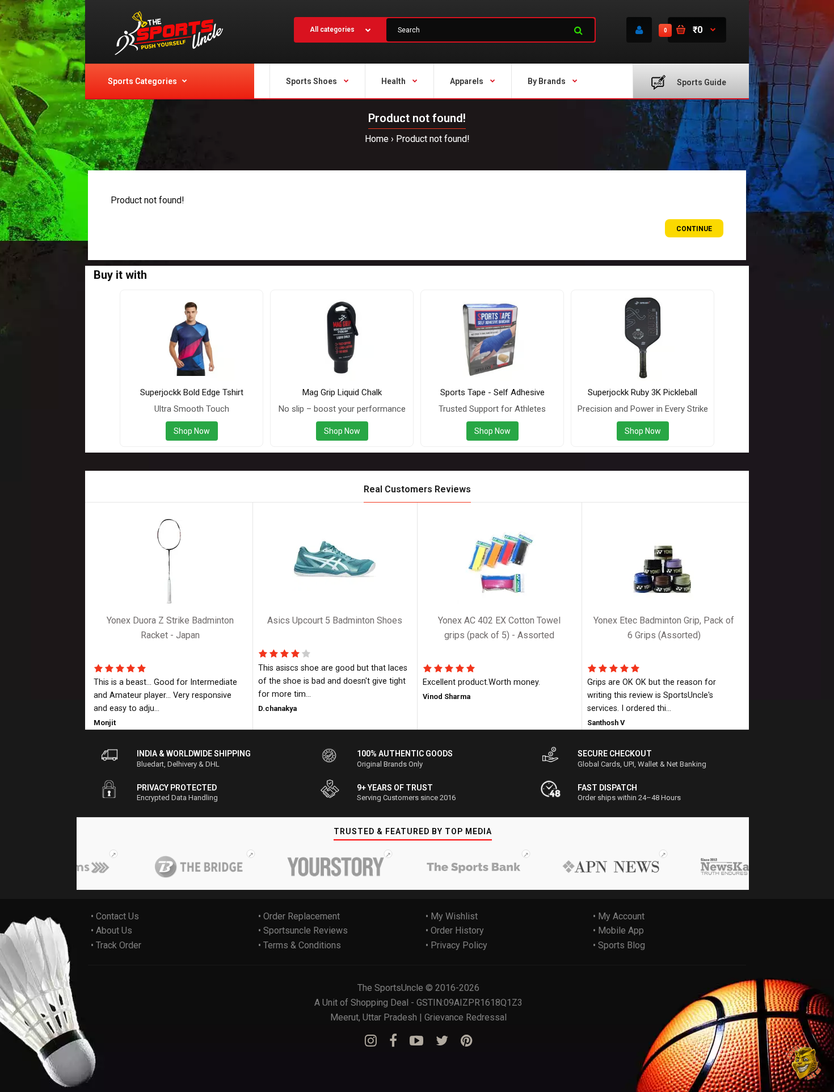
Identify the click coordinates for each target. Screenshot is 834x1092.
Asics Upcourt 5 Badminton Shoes (334, 621)
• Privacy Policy (456, 945)
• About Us (111, 930)
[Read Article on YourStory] (316, 867)
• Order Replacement (299, 916)
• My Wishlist (452, 916)
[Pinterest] (467, 1041)
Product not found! (433, 138)
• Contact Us (115, 916)
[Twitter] (442, 1041)
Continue (694, 229)
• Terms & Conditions (299, 945)
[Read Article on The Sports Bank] (453, 867)
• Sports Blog (619, 945)
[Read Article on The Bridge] (178, 867)
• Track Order (116, 945)
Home (377, 138)
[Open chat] (804, 1062)
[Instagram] (371, 1041)
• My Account (619, 916)
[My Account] (639, 30)
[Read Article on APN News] (590, 867)
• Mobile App (618, 930)
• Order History (455, 930)
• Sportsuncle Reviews (303, 930)
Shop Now (192, 431)
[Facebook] (393, 1041)
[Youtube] (416, 1041)
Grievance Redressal (465, 1017)
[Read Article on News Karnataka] (727, 867)
